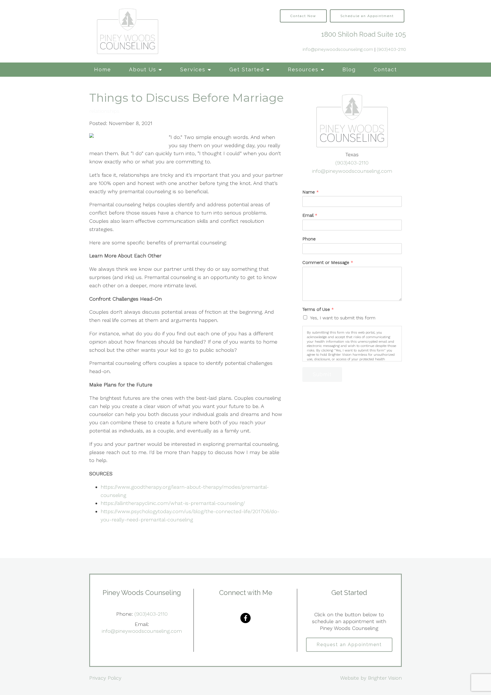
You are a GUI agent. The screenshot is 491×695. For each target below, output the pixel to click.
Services (192, 69)
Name (310, 192)
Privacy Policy (105, 678)
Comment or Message (327, 262)
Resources (303, 69)
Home (102, 69)
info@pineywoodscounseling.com (338, 49)
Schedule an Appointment (367, 16)
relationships (104, 111)
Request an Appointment (349, 644)
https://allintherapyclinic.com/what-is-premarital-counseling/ (173, 503)
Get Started (246, 69)
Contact (385, 69)
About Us (142, 69)
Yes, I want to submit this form (342, 318)
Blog (349, 69)
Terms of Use (318, 309)
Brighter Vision (385, 678)
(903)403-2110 (391, 49)
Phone (309, 239)
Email (309, 215)
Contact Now (303, 16)
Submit (322, 374)
